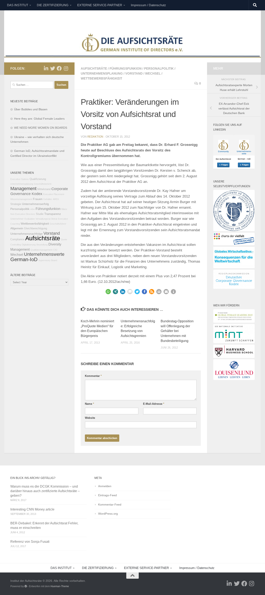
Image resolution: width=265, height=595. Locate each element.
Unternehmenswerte (44, 254)
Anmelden (104, 486)
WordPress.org (108, 513)
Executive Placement (53, 194)
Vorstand (134, 73)
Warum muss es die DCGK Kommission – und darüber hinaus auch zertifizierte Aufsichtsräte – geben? (45, 491)
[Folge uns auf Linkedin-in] (45, 68)
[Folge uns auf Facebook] (59, 68)
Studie (39, 214)
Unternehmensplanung (102, 73)
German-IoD (23, 259)
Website (90, 417)
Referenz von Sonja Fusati (29, 541)
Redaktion (95, 136)
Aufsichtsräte (94, 68)
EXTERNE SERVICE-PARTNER (99, 5)
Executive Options (19, 179)
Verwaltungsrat (43, 219)
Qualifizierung (38, 179)
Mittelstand (44, 189)
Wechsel (153, 73)
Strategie (15, 204)
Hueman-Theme (60, 586)
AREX (56, 199)
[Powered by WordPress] (25, 586)
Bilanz (64, 209)
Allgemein (16, 228)
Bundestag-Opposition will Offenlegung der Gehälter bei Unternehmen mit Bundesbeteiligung (177, 331)
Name (89, 403)
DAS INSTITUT (17, 5)
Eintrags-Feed (107, 495)
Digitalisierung (29, 244)
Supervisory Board (47, 260)
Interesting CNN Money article (32, 509)
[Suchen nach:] (31, 85)
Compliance (17, 239)
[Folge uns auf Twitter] (52, 68)
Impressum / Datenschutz (148, 5)
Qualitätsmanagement (41, 250)
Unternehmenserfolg (35, 204)
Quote (64, 239)
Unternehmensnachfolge (26, 233)
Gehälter (47, 199)
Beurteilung (42, 244)
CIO (55, 250)
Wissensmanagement (21, 199)
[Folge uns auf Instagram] (65, 68)
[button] (108, 291)
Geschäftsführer (58, 224)
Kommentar (93, 375)
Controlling (15, 244)
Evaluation (29, 219)
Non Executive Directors (22, 214)
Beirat (54, 219)
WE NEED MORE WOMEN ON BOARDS (40, 127)
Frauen (37, 199)
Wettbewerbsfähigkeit (101, 78)
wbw (32, 209)
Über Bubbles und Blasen (30, 109)
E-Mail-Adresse (153, 403)
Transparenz (52, 213)
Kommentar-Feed (109, 504)
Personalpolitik (159, 68)
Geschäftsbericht (42, 184)
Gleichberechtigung (35, 228)
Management (23, 188)
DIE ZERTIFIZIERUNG (53, 5)
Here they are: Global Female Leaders (39, 118)
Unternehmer (17, 219)
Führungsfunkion (126, 68)
